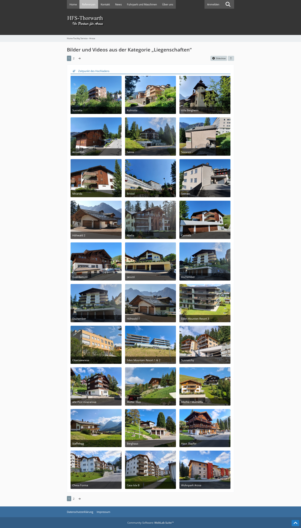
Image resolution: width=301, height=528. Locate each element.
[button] (231, 58)
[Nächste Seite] (79, 58)
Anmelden (213, 4)
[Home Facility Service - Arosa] (150, 22)
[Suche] (228, 4)
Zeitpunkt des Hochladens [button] (93, 71)
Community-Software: (150, 522)
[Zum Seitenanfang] (295, 523)
